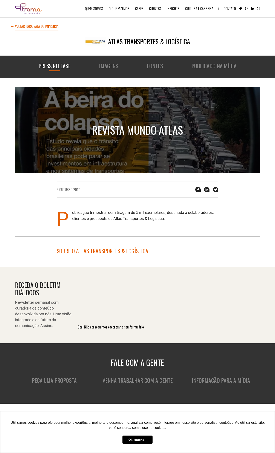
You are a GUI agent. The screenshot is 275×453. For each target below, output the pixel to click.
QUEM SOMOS (94, 8)
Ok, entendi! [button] (137, 439)
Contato (230, 8)
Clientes (155, 8)
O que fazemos (119, 8)
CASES (139, 8)
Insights (173, 8)
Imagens (108, 66)
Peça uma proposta (54, 380)
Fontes (155, 66)
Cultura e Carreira (199, 8)
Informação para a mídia (221, 380)
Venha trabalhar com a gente (137, 380)
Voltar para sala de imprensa (36, 27)
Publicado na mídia (214, 66)
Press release (54, 66)
